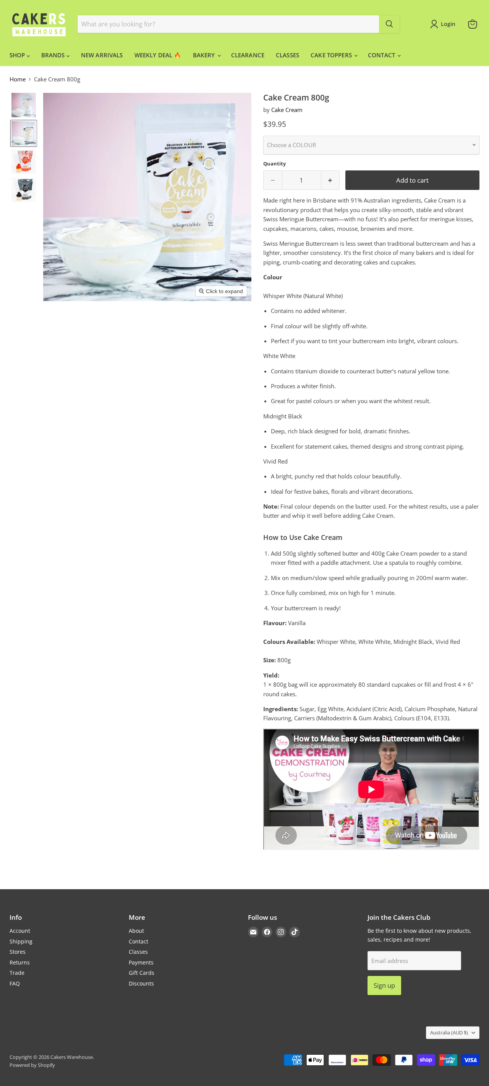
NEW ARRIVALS (102, 55)
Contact (138, 941)
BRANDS (53, 55)
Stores (18, 951)
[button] (24, 105)
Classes (138, 951)
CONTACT (382, 55)
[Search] (389, 24)
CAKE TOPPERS (332, 55)
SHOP (18, 55)
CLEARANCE (247, 55)
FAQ (15, 983)
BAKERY (205, 55)
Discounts (141, 983)
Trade (17, 972)
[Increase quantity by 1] (330, 180)
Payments (141, 962)
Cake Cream (287, 109)
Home (18, 79)
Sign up (384, 985)
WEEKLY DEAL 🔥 (157, 55)
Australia (449, 1032)
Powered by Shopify (32, 1065)
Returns (20, 962)
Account (20, 930)
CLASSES (287, 55)
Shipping (21, 941)
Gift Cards (141, 972)
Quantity (274, 164)
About (136, 930)
